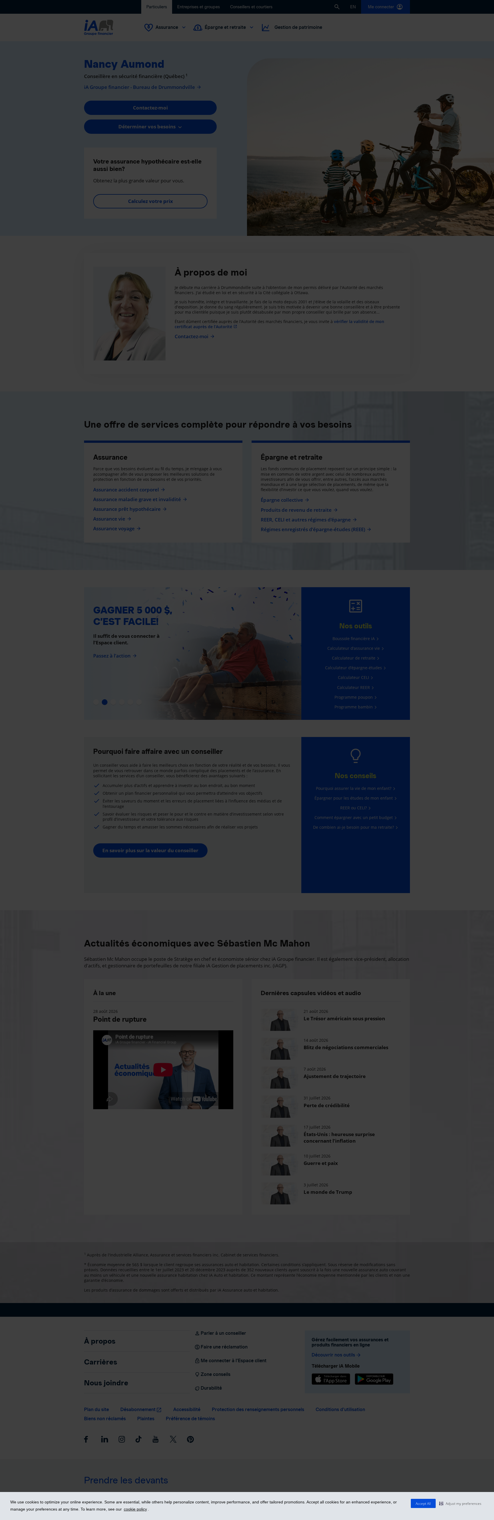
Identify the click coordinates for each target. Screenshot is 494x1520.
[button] (460, 1503)
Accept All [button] (423, 1503)
